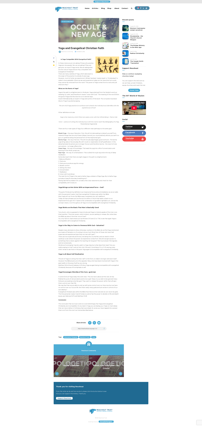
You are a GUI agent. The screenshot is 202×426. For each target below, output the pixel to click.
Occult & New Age (67, 21)
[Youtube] (146, 8)
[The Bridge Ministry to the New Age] (125, 45)
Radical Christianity (137, 53)
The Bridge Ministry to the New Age (137, 46)
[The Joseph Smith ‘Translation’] (125, 61)
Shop (109, 8)
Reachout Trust (84, 337)
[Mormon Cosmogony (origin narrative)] (125, 28)
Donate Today (134, 90)
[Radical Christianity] (125, 53)
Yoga (93, 337)
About (116, 8)
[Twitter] (143, 8)
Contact (125, 8)
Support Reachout (102, 1)
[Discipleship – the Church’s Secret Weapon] (125, 36)
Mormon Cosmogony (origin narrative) (137, 29)
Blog (103, 8)
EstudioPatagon (106, 421)
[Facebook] (140, 8)
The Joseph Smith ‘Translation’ (136, 62)
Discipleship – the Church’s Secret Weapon (136, 38)
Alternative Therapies (70, 337)
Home (87, 8)
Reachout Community (89, 350)
